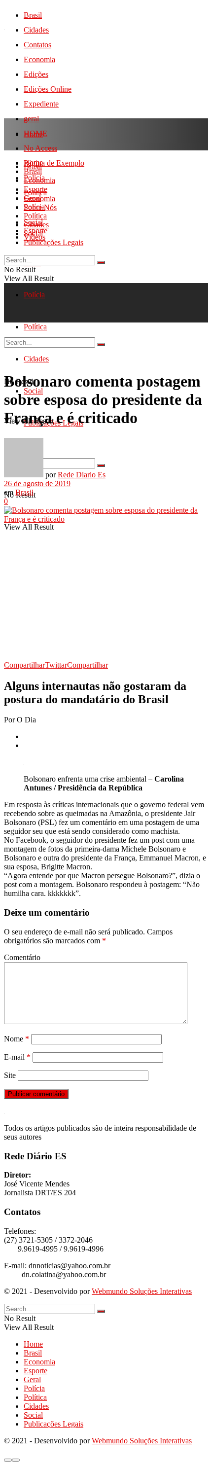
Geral (32, 198)
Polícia (34, 294)
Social (33, 233)
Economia (39, 59)
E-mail (17, 1057)
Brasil (33, 15)
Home (33, 134)
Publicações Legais (53, 242)
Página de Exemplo (54, 163)
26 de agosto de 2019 (37, 483)
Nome (16, 1039)
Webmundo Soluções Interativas (142, 1291)
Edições (36, 74)
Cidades (36, 30)
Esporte (35, 189)
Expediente (41, 104)
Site (10, 1075)
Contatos (37, 44)
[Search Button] (101, 262)
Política (35, 216)
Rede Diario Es (82, 474)
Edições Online (47, 89)
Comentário (22, 957)
